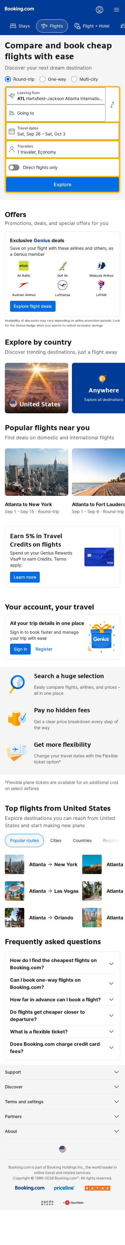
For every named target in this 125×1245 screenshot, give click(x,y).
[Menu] (116, 9)
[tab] (24, 840)
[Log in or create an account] (99, 9)
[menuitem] (20, 26)
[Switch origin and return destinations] (112, 104)
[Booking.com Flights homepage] (19, 9)
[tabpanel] (62, 887)
